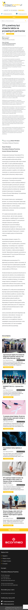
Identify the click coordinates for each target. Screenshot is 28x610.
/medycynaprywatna (7, 13)
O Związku (5, 563)
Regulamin (5, 555)
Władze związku (6, 558)
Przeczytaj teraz (8, 367)
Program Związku (7, 561)
